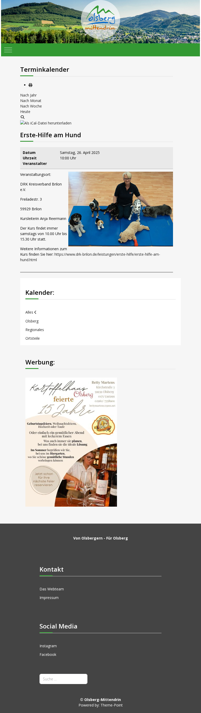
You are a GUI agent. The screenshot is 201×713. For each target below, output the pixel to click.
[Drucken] (30, 84)
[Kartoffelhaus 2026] (71, 441)
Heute (25, 111)
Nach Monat (30, 100)
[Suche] (22, 117)
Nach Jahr (28, 95)
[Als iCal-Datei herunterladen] (45, 122)
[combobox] (63, 679)
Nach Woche (31, 106)
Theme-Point (111, 705)
